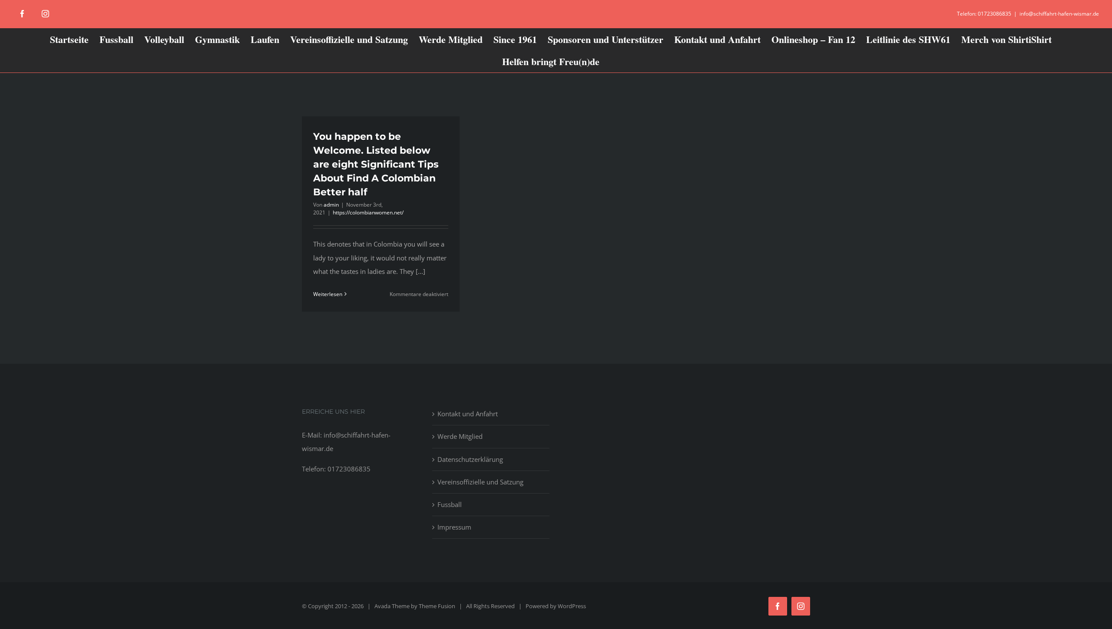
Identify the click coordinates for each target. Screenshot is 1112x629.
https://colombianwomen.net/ (368, 212)
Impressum (454, 527)
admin (331, 204)
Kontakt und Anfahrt (467, 413)
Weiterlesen (327, 294)
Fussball (449, 504)
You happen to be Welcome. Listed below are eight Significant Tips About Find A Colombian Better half (376, 164)
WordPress (572, 606)
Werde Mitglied (460, 436)
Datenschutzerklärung (470, 459)
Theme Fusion (437, 606)
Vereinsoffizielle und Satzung (480, 482)
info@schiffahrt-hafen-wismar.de (1059, 13)
